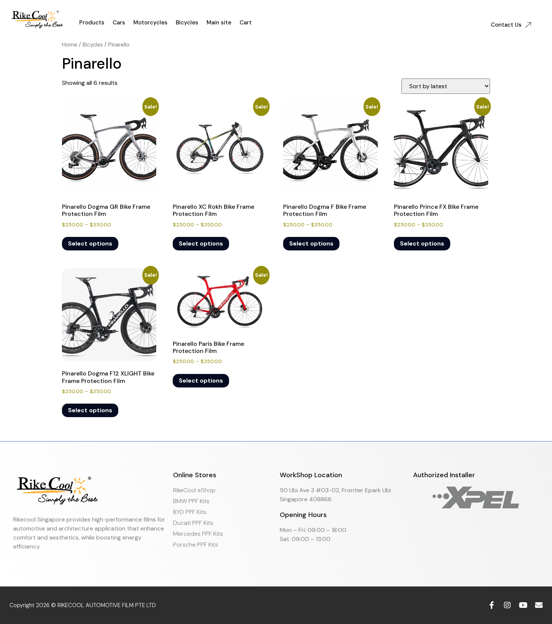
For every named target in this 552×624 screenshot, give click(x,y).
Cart (246, 22)
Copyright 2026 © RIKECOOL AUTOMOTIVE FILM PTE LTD (82, 605)
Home (69, 44)
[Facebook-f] (491, 605)
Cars (119, 22)
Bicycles (187, 22)
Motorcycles (150, 22)
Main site (219, 22)
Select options (90, 243)
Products (91, 22)
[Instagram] (507, 605)
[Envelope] (539, 605)
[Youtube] (523, 605)
